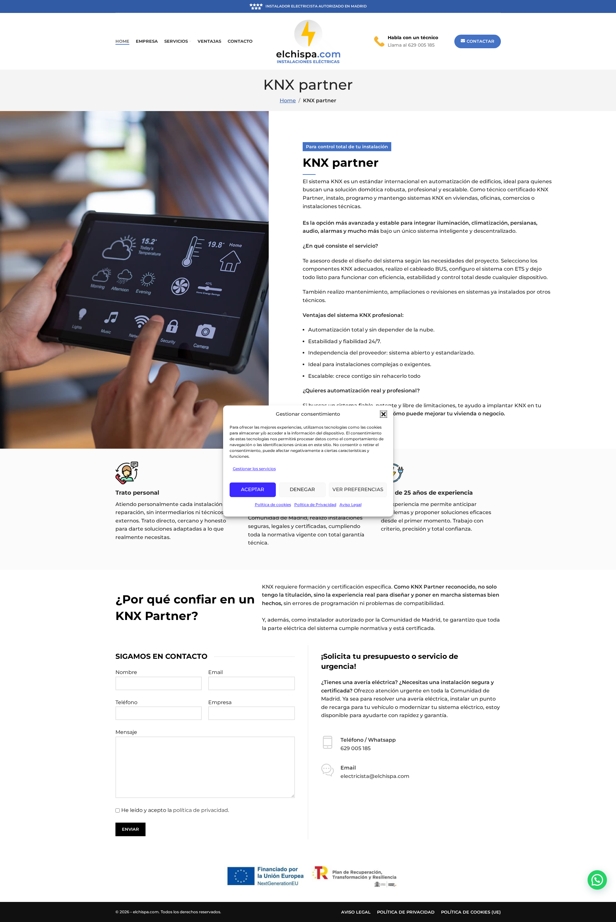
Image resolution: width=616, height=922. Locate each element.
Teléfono (126, 702)
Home (288, 100)
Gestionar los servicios (254, 468)
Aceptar (252, 490)
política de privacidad (200, 810)
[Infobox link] (406, 41)
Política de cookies (273, 504)
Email (215, 672)
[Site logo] (308, 41)
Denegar (302, 490)
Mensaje (126, 732)
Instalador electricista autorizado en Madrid (315, 6)
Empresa (220, 702)
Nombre (126, 672)
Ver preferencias (357, 490)
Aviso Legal (351, 504)
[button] (383, 414)
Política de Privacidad (315, 504)
